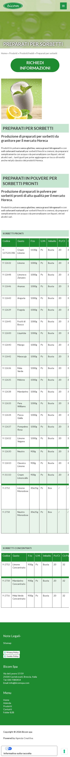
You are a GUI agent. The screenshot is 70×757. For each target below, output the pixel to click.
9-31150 (6, 474)
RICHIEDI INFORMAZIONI (35, 65)
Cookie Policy (12, 656)
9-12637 (6, 426)
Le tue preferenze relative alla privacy (32, 748)
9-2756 (6, 595)
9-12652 (6, 438)
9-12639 (6, 309)
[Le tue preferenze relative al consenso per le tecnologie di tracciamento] (64, 751)
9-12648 (6, 274)
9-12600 (6, 333)
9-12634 (6, 414)
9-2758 (6, 512)
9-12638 (6, 391)
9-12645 (6, 321)
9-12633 (6, 403)
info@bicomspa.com (19, 682)
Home (6, 700)
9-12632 (6, 263)
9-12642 (6, 356)
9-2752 (6, 488)
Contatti (7, 709)
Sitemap (7, 643)
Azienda (7, 703)
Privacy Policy (13, 652)
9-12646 (6, 286)
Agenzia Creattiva (24, 738)
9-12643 (6, 298)
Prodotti (7, 706)
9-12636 (6, 368)
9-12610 (6, 463)
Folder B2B (8, 712)
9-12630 (6, 451)
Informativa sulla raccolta (17, 753)
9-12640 (6, 344)
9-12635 (6, 379)
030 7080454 (14, 679)
